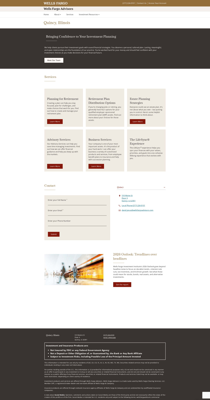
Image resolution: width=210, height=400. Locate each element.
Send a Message (109, 338)
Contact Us (141, 3)
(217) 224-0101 (128, 3)
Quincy (120, 187)
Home (46, 14)
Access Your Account (157, 3)
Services (70, 14)
